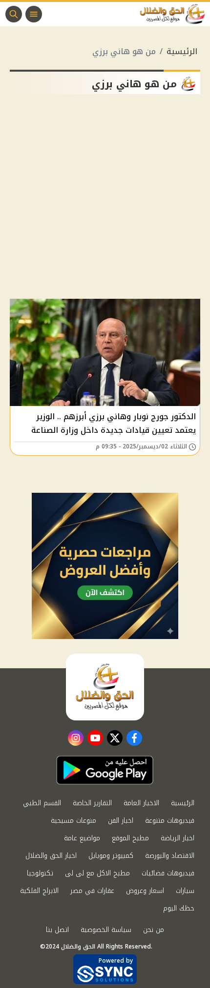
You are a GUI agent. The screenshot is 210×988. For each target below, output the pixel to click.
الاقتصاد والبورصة (169, 855)
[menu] (33, 14)
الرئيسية (182, 51)
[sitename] (105, 686)
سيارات (185, 890)
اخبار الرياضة (177, 838)
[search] (13, 14)
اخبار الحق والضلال (51, 855)
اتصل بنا (57, 929)
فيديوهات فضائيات (168, 873)
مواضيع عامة (82, 838)
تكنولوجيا (40, 873)
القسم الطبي (42, 803)
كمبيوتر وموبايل (110, 855)
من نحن (153, 929)
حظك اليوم (178, 908)
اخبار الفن (120, 820)
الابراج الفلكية (39, 890)
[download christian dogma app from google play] (105, 770)
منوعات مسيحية (73, 820)
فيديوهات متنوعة (169, 820)
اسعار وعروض (145, 890)
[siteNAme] (175, 14)
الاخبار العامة (141, 803)
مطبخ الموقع (130, 838)
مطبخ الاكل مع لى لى (97, 873)
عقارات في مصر (92, 890)
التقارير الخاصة (92, 803)
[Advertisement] (105, 200)
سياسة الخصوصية (106, 929)
